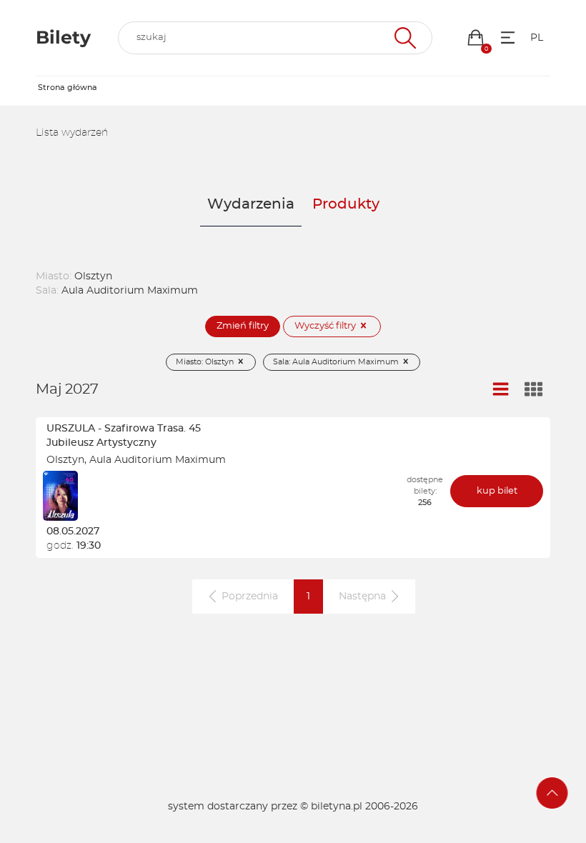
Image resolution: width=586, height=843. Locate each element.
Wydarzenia (250, 204)
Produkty (345, 204)
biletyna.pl (336, 807)
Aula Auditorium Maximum (157, 460)
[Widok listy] (501, 390)
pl (536, 38)
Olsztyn (65, 460)
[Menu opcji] (508, 37)
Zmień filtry (243, 326)
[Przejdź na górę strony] (552, 793)
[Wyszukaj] (403, 38)
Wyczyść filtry (326, 326)
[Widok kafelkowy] (533, 390)
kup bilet (497, 491)
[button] (476, 37)
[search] (275, 37)
